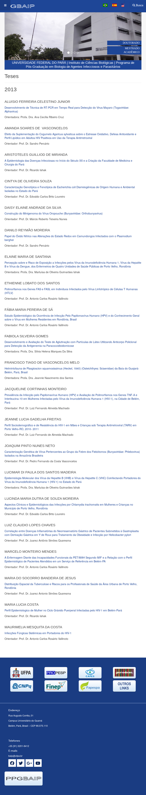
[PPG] (17, 5)
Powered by (22, 790)
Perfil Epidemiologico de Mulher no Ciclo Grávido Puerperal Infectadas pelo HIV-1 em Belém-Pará (63, 610)
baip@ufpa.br (15, 755)
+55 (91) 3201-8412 (18, 745)
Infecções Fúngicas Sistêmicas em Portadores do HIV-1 (38, 633)
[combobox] (125, 4)
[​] (12, 763)
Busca (139, 5)
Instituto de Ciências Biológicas (91, 63)
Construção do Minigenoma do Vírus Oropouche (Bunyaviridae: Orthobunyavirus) (54, 213)
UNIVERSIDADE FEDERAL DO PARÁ (39, 63)
